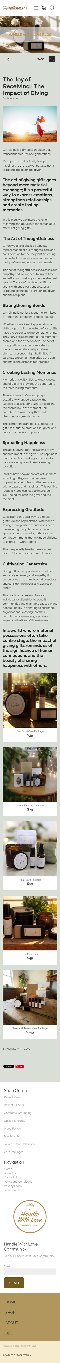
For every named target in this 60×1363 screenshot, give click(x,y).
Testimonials (12, 1190)
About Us (10, 1173)
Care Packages (13, 1152)
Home (8, 1169)
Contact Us (11, 1177)
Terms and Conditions (18, 1181)
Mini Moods (11, 1136)
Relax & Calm (12, 1097)
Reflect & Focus (14, 1105)
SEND (14, 1282)
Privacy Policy (13, 1186)
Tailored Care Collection (19, 1144)
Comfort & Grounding (18, 1112)
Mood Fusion (12, 1128)
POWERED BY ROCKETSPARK (17, 1355)
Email (7, 1266)
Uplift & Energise (14, 1120)
